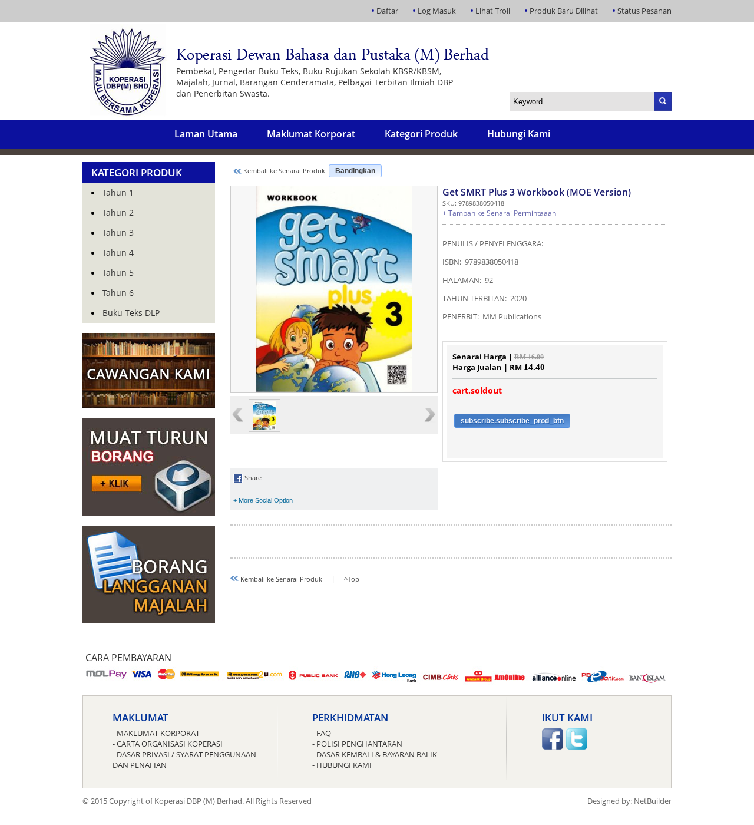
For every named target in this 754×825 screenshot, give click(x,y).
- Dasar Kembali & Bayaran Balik (374, 754)
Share (252, 477)
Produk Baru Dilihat (564, 10)
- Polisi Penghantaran (357, 743)
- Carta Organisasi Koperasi (168, 743)
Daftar (387, 10)
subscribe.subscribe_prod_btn (512, 421)
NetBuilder (653, 801)
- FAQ (321, 733)
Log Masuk (437, 10)
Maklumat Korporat (311, 133)
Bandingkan (355, 171)
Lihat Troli (492, 10)
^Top (351, 579)
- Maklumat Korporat (156, 733)
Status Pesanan (644, 10)
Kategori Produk (421, 133)
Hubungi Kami (518, 133)
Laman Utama (205, 133)
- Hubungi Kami (342, 765)
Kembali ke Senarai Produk (283, 170)
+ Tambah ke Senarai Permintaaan (499, 213)
